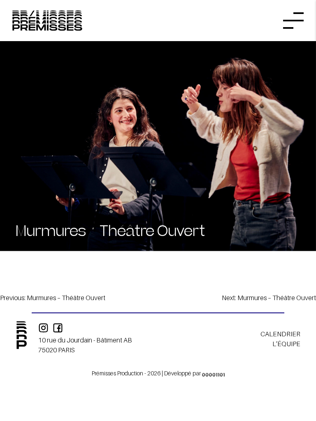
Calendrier (280, 334)
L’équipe (286, 344)
